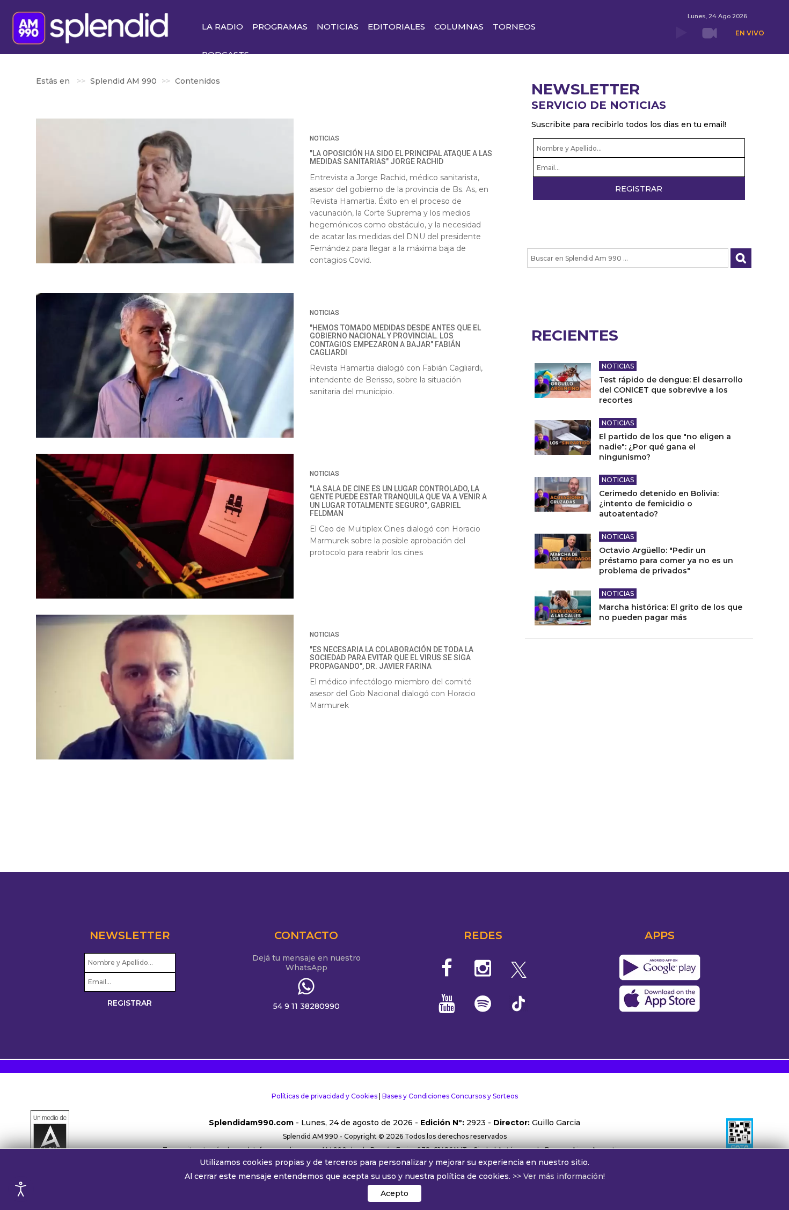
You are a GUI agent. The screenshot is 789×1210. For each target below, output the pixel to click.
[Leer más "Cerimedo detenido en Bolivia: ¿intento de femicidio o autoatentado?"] (563, 494)
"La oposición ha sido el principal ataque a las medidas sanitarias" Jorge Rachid (401, 157)
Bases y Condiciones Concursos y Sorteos (450, 1096)
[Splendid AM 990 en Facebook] (447, 968)
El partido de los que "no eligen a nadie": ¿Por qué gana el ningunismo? (665, 447)
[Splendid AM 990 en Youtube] (447, 1003)
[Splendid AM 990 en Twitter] (519, 968)
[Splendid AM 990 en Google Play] (659, 968)
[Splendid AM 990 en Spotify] (483, 1003)
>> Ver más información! (559, 1176)
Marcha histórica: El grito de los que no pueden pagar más (670, 612)
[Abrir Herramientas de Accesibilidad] (21, 1189)
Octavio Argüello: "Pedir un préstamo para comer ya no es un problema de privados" (666, 560)
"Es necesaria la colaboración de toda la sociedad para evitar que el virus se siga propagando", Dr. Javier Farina (391, 657)
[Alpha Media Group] (50, 1136)
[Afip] (739, 1136)
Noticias (324, 138)
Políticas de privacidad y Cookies (324, 1096)
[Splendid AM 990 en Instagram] (483, 968)
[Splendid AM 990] (93, 27)
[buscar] (740, 258)
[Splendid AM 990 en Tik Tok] (519, 1003)
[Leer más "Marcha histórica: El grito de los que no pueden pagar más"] (563, 608)
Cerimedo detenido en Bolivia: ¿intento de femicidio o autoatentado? (659, 504)
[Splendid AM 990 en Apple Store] (659, 999)
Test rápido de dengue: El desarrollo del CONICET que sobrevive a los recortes (671, 390)
